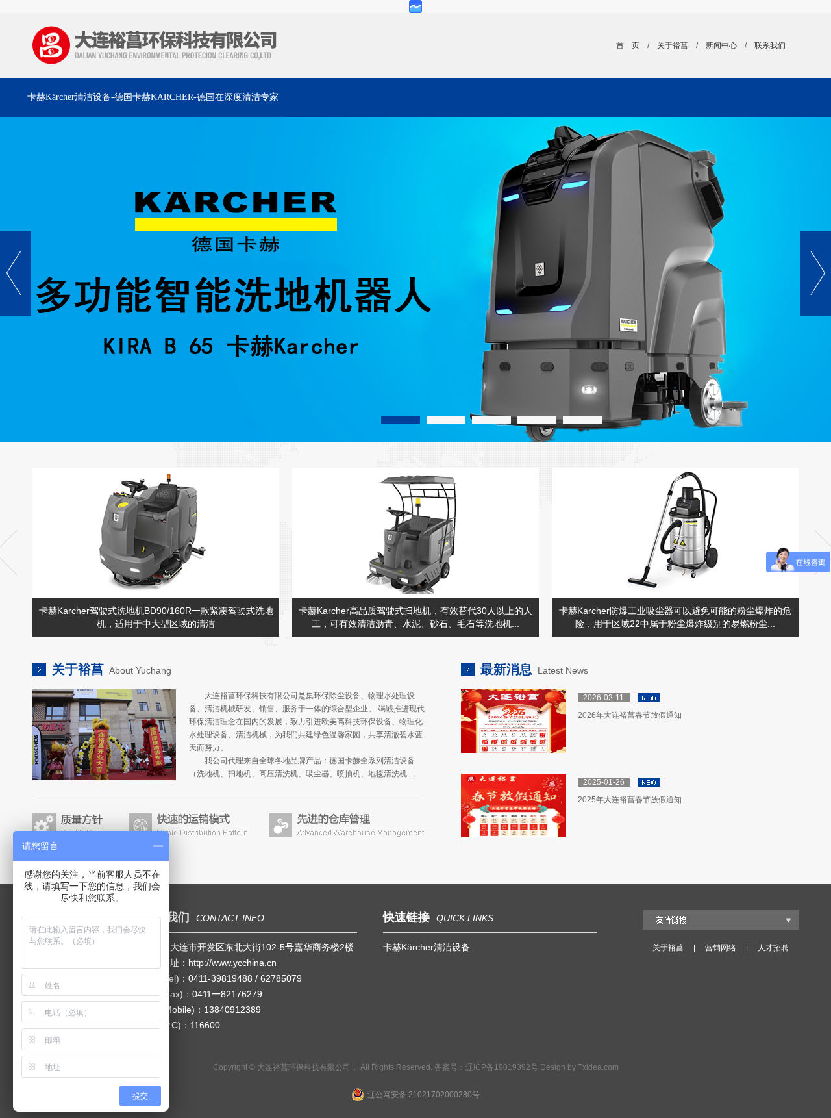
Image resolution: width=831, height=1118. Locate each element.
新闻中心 (721, 45)
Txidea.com (598, 1067)
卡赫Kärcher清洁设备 (426, 947)
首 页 (627, 45)
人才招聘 (773, 947)
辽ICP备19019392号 (501, 1067)
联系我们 (770, 45)
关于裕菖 (672, 45)
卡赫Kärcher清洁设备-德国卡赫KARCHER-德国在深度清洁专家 (153, 97)
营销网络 (720, 947)
